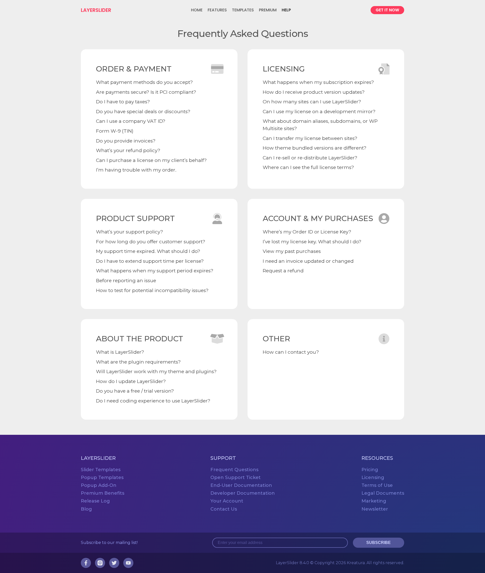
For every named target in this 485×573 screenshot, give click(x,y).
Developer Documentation (242, 493)
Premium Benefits (102, 493)
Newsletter (374, 509)
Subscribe (378, 542)
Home (197, 10)
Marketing (373, 501)
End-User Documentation (241, 485)
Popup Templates (102, 477)
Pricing (369, 469)
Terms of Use (377, 485)
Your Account (226, 501)
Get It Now (387, 10)
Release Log (95, 501)
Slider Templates (100, 469)
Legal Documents (382, 493)
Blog (86, 509)
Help (286, 10)
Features (217, 10)
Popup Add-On (98, 485)
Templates (243, 10)
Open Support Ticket (235, 477)
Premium (268, 10)
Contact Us (223, 509)
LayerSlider (96, 10)
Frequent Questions (234, 469)
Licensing (372, 477)
